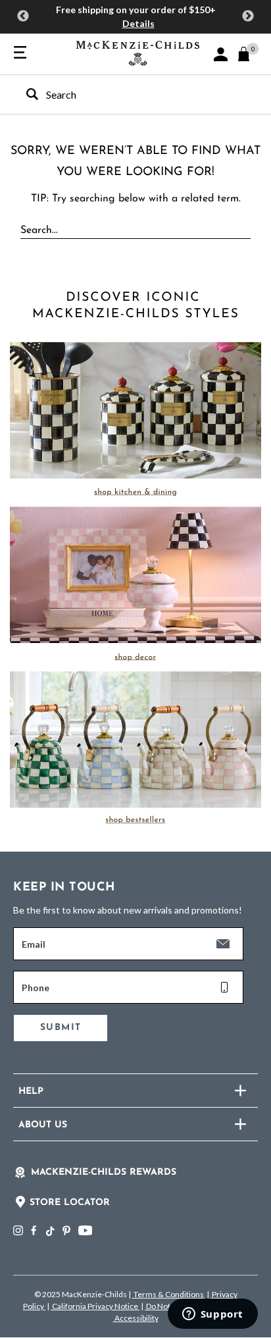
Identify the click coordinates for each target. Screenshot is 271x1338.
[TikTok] (49, 1231)
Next (248, 16)
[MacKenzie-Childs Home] (137, 51)
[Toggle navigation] (20, 53)
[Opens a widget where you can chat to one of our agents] (212, 1315)
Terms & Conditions (168, 1294)
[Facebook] (33, 1230)
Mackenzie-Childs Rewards (103, 1172)
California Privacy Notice (95, 1306)
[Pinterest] (66, 1230)
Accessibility (136, 1318)
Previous (23, 16)
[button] (221, 54)
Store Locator (70, 1203)
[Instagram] (18, 1230)
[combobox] (124, 94)
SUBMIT (60, 1028)
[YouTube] (85, 1230)
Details (138, 23)
